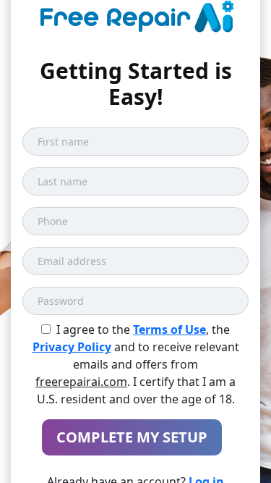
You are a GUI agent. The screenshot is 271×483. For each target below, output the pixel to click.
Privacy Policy (72, 347)
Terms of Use (169, 329)
